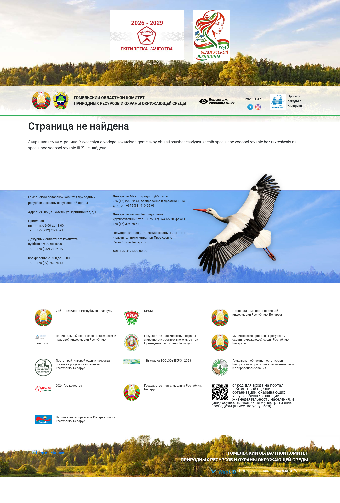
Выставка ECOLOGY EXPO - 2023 (168, 360)
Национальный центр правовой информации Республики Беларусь (257, 312)
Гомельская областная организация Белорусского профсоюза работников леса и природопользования (263, 364)
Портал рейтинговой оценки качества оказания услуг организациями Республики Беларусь (83, 364)
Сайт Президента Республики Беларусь (84, 311)
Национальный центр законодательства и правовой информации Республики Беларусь (75, 339)
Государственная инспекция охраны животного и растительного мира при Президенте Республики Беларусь (171, 339)
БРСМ (148, 311)
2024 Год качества (69, 385)
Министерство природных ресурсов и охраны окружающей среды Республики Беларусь (260, 339)
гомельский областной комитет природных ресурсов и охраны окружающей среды (130, 100)
